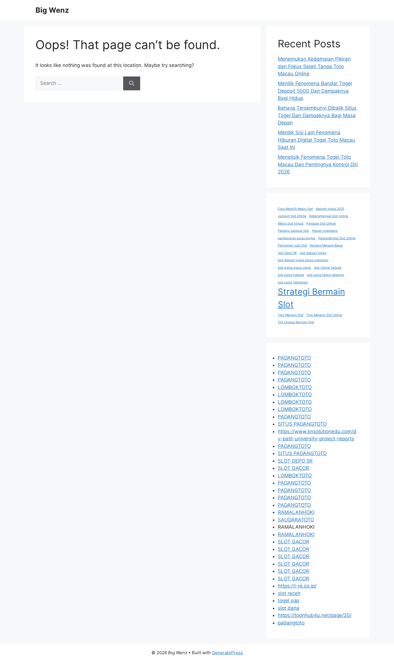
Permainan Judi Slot (292, 245)
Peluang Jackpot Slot (293, 231)
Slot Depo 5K (287, 253)
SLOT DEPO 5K (295, 461)
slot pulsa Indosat (291, 275)
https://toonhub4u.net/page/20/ (315, 615)
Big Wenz (52, 10)
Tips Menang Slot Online (324, 315)
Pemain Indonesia (324, 231)
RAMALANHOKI (296, 512)
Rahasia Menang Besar (326, 245)
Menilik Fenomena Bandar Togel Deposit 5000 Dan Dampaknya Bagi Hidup (315, 91)
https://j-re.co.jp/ (297, 586)
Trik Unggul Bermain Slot (296, 322)
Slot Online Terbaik (328, 268)
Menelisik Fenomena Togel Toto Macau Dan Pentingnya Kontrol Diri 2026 (318, 164)
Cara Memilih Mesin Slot (295, 209)
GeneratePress (227, 652)
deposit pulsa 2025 (330, 209)
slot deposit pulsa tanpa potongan (303, 260)
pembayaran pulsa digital (296, 238)
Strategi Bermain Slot (311, 298)
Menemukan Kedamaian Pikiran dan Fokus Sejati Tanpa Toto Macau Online (314, 66)
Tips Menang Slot (290, 315)
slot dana (288, 608)
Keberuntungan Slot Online (328, 216)
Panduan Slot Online (321, 223)
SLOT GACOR (293, 468)
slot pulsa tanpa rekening (325, 275)
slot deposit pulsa (313, 253)
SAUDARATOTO (296, 520)
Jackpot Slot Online (292, 216)
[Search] (131, 83)
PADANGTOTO (294, 358)
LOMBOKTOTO (295, 387)
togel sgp (288, 600)
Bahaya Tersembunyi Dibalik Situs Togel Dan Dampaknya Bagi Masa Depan (317, 115)
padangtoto (291, 623)
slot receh (289, 593)
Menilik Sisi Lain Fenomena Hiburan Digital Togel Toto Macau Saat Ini (316, 140)
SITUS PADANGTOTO (302, 424)
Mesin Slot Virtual (290, 223)
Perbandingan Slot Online (336, 238)
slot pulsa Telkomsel (293, 282)
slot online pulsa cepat (294, 268)
